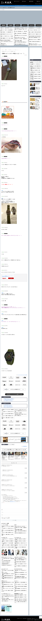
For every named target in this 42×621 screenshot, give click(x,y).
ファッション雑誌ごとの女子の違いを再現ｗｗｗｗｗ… (20, 602)
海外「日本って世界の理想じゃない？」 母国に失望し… (20, 31)
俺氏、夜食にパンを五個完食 (5, 598)
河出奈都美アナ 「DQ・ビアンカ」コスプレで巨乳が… (21, 545)
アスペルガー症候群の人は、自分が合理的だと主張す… (20, 566)
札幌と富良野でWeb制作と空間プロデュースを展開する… (8, 582)
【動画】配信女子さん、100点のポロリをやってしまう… (21, 543)
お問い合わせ (25, 618)
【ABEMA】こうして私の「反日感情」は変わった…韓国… (20, 547)
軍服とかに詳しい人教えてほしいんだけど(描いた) (21, 600)
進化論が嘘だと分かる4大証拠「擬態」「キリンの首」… (21, 573)
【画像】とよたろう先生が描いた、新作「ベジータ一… (20, 29)
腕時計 (13, 444)
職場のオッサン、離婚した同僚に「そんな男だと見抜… (8, 418)
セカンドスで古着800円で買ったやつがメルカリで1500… (21, 411)
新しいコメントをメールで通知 (6, 517)
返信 (26, 468)
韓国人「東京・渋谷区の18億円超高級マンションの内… (20, 560)
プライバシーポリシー (38, 618)
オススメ (31, 25)
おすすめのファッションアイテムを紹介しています (14, 394)
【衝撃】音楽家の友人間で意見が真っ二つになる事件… (34, 45)
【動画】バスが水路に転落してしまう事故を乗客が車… (20, 33)
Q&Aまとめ (33, 618)
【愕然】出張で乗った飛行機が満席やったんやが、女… (34, 38)
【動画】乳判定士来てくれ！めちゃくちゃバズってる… (6, 34)
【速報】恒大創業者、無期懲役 (18, 40)
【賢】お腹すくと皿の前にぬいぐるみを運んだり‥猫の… (20, 539)
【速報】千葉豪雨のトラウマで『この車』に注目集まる (6, 38)
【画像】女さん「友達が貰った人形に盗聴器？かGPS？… (8, 541)
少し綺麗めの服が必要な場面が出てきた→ (9, 399)
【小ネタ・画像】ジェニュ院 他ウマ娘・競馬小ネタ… (8, 570)
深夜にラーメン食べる (4, 572)
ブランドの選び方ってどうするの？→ (8, 400)
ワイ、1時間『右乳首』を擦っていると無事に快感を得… (8, 559)
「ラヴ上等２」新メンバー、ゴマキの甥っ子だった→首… (8, 539)
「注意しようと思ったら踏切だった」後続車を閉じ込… (8, 545)
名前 (2, 509)
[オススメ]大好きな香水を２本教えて (6, 560)
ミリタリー (10, 444)
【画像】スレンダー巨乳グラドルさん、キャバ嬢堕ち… (6, 36)
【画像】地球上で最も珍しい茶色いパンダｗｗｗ (20, 414)
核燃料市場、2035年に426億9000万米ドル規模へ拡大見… (7, 586)
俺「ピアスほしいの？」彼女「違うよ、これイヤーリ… (34, 30)
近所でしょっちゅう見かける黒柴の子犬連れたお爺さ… (8, 414)
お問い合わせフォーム (12, 501)
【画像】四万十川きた (3, 43)
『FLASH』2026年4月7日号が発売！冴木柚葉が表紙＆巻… (21, 586)
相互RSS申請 (29, 618)
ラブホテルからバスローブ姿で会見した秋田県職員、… (8, 547)
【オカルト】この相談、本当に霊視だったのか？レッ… (8, 416)
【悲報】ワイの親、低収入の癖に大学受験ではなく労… (20, 42)
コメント (24, 25)
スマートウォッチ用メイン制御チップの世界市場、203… (7, 591)
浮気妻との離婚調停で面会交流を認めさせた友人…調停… (7, 576)
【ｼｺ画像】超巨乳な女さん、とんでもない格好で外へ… (34, 28)
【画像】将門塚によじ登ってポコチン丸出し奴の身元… (20, 35)
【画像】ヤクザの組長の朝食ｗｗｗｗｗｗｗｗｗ (20, 558)
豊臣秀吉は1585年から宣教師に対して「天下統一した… (21, 595)
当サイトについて (20, 618)
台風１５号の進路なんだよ (18, 415)
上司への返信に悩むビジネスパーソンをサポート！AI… (7, 584)
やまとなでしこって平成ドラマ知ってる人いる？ (20, 409)
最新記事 (3, 25)
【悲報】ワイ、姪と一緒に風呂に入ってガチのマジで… (20, 564)
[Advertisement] (21, 17)
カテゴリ (17, 25)
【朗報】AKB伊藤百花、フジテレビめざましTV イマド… (21, 589)
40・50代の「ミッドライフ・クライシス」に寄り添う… (8, 589)
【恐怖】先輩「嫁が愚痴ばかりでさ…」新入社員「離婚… (8, 574)
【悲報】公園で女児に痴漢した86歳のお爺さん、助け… (20, 562)
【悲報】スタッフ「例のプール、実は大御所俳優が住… (6, 30)
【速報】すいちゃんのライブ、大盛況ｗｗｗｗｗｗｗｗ (34, 34)
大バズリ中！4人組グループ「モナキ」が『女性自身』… (21, 584)
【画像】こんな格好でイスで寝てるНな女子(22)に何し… (34, 32)
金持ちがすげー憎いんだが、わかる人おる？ (19, 37)
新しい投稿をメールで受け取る (6, 518)
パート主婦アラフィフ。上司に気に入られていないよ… (8, 412)
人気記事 (10, 25)
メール (2, 512)
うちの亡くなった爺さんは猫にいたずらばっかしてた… (6, 42)
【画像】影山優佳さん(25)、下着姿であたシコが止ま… (35, 68)
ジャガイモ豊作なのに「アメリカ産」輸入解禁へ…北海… (7, 543)
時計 (2, 444)
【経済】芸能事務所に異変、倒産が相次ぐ (20, 576)
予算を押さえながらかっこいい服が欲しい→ (9, 398)
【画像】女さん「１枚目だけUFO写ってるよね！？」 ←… (6, 28)
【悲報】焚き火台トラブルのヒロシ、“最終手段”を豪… (34, 40)
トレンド (38, 25)
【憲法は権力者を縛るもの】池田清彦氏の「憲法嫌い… (20, 578)
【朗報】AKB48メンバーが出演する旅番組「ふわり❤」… (21, 582)
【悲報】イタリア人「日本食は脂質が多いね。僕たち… (20, 575)
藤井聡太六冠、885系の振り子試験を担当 (5, 40)
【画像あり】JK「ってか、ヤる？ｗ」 (33, 43)
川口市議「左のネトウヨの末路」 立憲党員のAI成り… (20, 39)
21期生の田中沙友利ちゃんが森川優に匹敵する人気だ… (20, 591)
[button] (41, 9)
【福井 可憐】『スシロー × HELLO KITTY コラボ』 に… (20, 570)
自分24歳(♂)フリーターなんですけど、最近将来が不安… (8, 410)
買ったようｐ (6, 444)
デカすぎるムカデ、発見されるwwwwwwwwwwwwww (5, 563)
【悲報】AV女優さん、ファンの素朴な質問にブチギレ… (6, 32)
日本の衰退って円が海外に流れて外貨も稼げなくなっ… (34, 42)
